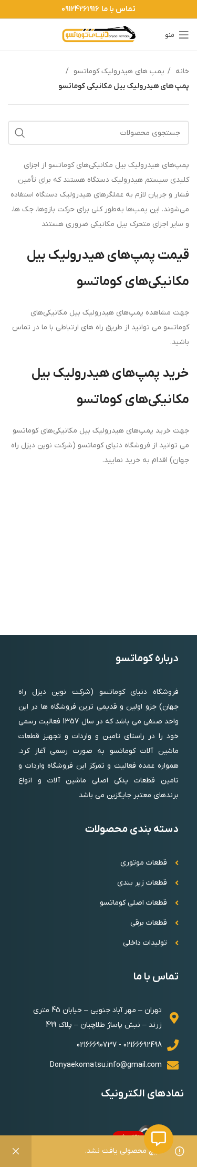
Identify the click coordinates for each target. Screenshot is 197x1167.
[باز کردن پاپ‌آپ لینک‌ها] (158, 1139)
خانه (181, 71)
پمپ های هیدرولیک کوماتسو (117, 71)
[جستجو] (20, 133)
